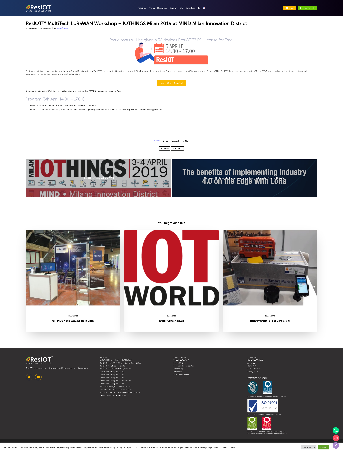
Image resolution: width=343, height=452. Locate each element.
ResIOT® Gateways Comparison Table (115, 387)
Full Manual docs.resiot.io (184, 366)
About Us (251, 363)
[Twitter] (29, 377)
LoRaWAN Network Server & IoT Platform (116, 360)
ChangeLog (178, 369)
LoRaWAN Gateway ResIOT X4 (112, 378)
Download (178, 372)
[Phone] (336, 430)
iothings (165, 148)
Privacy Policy (252, 372)
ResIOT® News (62, 28)
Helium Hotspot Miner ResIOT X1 (113, 395)
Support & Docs (180, 363)
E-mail (165, 141)
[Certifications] (259, 387)
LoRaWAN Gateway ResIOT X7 (112, 384)
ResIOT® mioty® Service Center (112, 366)
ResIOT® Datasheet (181, 375)
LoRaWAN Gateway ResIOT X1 (112, 372)
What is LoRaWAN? (181, 360)
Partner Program (253, 369)
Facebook (175, 141)
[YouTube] (38, 377)
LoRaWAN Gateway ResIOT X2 (112, 375)
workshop (177, 148)
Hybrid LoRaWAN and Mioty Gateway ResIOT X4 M (120, 392)
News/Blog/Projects (255, 360)
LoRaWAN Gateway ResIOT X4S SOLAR (115, 381)
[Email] (336, 438)
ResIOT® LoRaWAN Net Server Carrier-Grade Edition (120, 363)
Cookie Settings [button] (309, 447)
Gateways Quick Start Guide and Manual (116, 389)
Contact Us (251, 366)
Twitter (185, 141)
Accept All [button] (323, 447)
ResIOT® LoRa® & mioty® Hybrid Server (116, 369)
